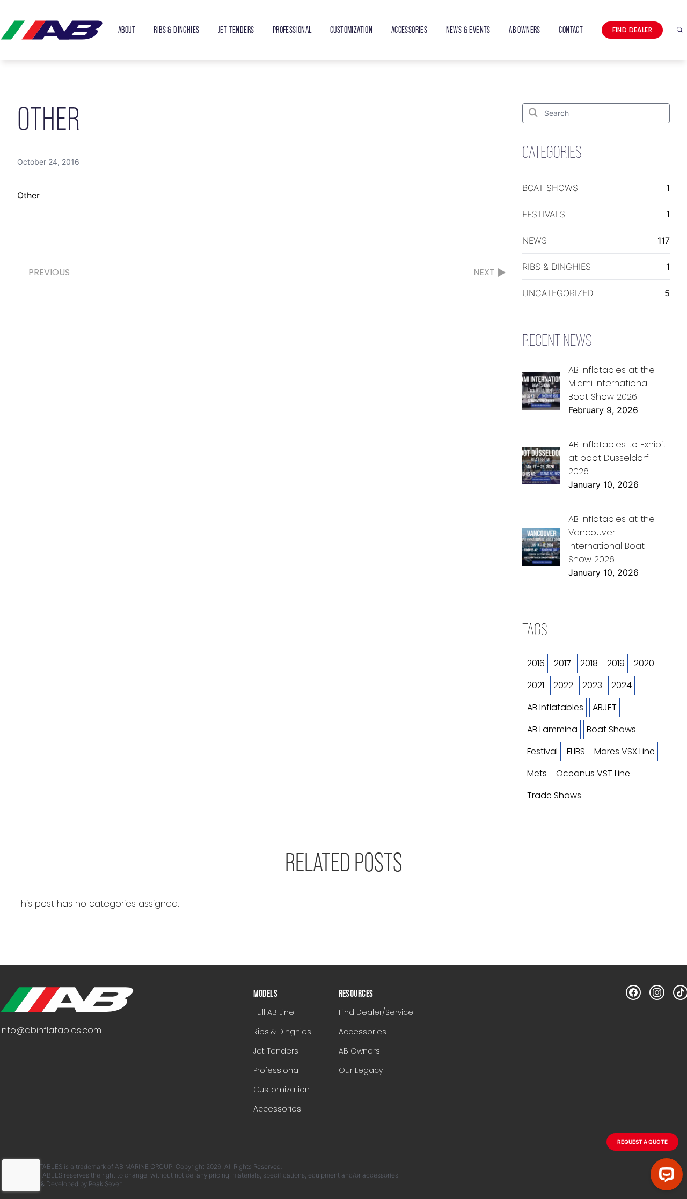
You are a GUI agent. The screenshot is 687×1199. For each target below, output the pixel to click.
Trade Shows (554, 795)
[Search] (533, 112)
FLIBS (576, 751)
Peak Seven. (107, 1184)
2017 (562, 663)
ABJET (605, 707)
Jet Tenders (275, 1051)
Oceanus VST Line (593, 773)
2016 (536, 663)
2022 (563, 685)
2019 (616, 663)
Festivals (543, 214)
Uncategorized (557, 293)
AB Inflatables (555, 707)
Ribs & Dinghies (556, 266)
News (534, 240)
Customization (281, 1089)
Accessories (277, 1109)
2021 (535, 685)
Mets (537, 773)
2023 (592, 685)
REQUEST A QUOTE (642, 1141)
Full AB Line (273, 1012)
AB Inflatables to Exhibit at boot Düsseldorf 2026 (617, 457)
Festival (542, 751)
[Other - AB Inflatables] (67, 999)
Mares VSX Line (624, 751)
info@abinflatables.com (50, 1030)
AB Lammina (552, 729)
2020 (644, 663)
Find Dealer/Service (376, 1012)
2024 (621, 685)
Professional (276, 1070)
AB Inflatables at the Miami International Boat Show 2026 (611, 383)
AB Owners (359, 1051)
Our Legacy (361, 1070)
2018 (589, 663)
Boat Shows (550, 187)
